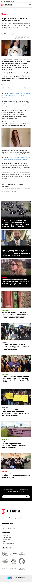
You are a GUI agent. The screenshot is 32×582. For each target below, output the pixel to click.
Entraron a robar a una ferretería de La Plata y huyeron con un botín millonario (15, 95)
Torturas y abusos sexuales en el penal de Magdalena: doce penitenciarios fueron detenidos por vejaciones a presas (15, 444)
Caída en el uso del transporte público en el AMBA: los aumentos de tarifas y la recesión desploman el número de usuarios (15, 347)
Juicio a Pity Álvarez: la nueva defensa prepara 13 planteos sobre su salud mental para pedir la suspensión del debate (15, 379)
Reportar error (6, 539)
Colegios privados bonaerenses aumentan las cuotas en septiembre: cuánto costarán (15, 475)
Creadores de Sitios (19, 580)
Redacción (5, 535)
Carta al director (6, 537)
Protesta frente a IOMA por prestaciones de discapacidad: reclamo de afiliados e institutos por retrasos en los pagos (15, 412)
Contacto (4, 541)
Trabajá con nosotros (8, 543)
